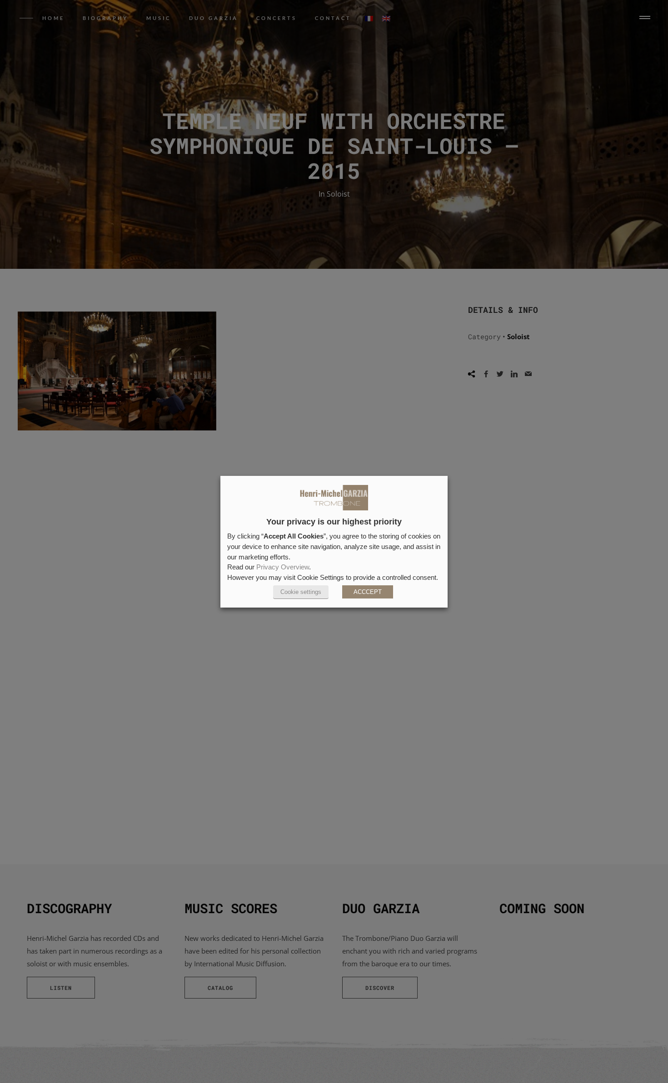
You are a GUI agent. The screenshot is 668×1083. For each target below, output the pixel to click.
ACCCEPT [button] (368, 591)
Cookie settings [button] (300, 591)
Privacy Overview (282, 567)
